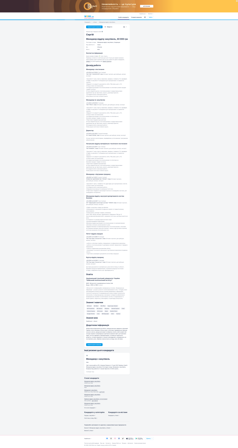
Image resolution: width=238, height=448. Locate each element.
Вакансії (88, 430)
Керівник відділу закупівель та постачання (95, 399)
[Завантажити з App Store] (130, 438)
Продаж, (89, 415)
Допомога (130, 443)
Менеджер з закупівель (98, 359)
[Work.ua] (89, 17)
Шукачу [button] (148, 438)
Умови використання (140, 443)
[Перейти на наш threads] (111, 438)
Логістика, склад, (90, 418)
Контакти (108, 443)
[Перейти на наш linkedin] (119, 438)
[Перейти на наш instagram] (115, 438)
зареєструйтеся (107, 61)
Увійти (150, 17)
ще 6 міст (102, 392)
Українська (87, 438)
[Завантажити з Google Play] (139, 438)
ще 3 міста (95, 400)
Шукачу (150, 13)
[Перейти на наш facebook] (107, 438)
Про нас (102, 443)
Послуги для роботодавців (91, 443)
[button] (145, 17)
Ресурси (124, 443)
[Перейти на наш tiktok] (123, 438)
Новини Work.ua (116, 443)
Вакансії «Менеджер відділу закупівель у (97, 428)
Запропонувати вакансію (94, 27)
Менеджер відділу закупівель (92, 381)
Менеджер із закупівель (90, 390)
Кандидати (113, 415)
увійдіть (88, 61)
